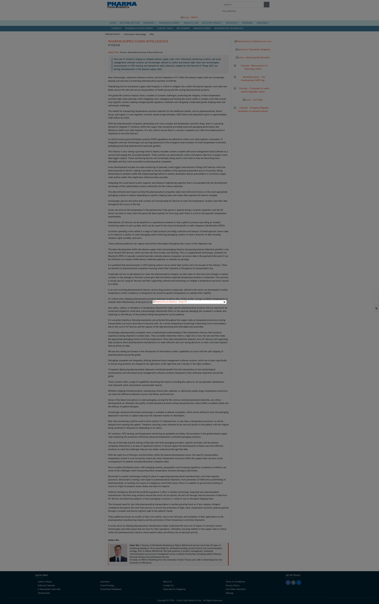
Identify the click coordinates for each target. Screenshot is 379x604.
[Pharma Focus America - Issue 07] (170, 302)
